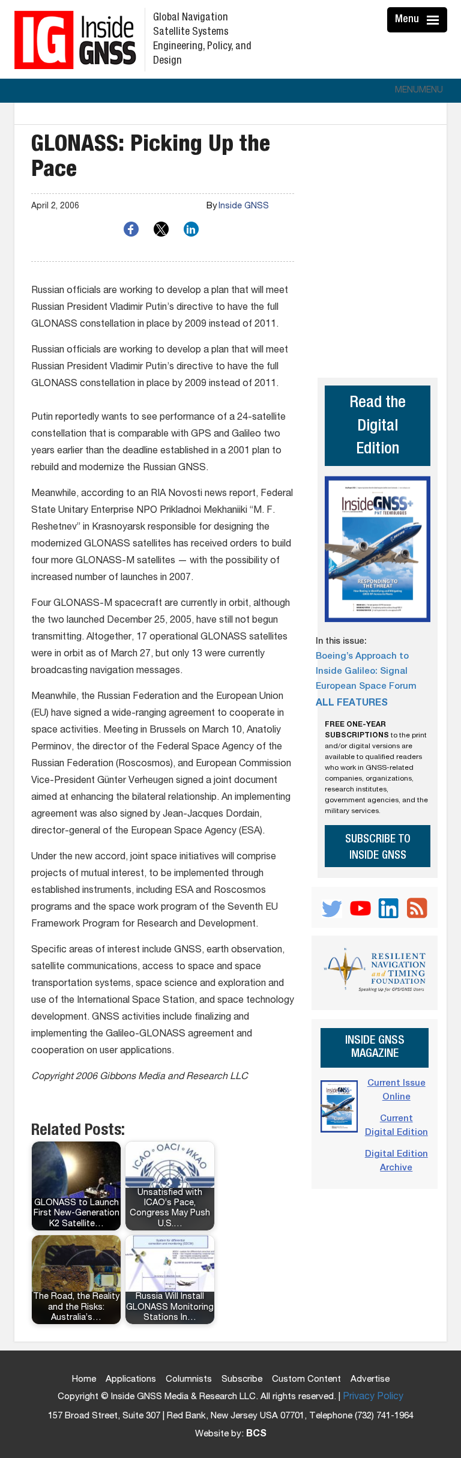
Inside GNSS (243, 206)
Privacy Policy (373, 1397)
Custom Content (306, 1379)
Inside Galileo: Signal (362, 671)
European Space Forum (366, 686)
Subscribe (241, 1379)
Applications (131, 1379)
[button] (419, 91)
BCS (256, 1434)
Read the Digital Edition (377, 427)
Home (84, 1379)
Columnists (189, 1379)
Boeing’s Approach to (362, 656)
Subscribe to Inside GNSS (378, 848)
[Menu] (434, 19)
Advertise (370, 1379)
